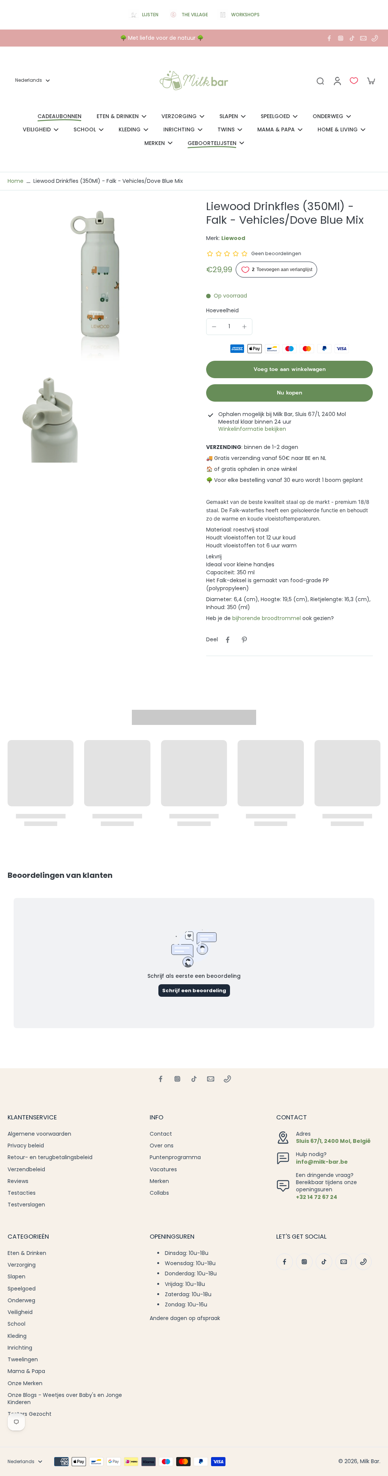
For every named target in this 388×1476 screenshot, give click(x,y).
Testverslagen (26, 1204)
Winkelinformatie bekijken (252, 429)
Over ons (162, 1145)
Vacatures (163, 1169)
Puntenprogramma (175, 1157)
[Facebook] (329, 38)
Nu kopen (289, 393)
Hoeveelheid (222, 310)
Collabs (159, 1193)
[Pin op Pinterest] (244, 639)
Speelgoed (22, 1288)
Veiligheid (20, 1312)
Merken (159, 1181)
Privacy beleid (26, 1145)
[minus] (214, 327)
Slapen (16, 1276)
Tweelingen (23, 1359)
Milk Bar (369, 1461)
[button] (289, 369)
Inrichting (20, 1347)
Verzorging (22, 1265)
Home (15, 181)
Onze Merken (25, 1383)
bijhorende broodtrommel (266, 618)
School (16, 1324)
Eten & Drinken (27, 1253)
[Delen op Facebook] (227, 639)
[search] (320, 80)
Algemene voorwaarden (39, 1134)
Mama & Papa (26, 1371)
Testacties (22, 1193)
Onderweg (21, 1300)
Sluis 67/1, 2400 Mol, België (333, 1141)
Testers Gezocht (30, 1414)
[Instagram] (340, 38)
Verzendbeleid (26, 1169)
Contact (161, 1134)
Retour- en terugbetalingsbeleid (50, 1157)
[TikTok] (352, 38)
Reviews (18, 1181)
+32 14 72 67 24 (316, 1197)
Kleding (17, 1336)
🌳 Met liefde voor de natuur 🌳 (161, 38)
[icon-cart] (370, 80)
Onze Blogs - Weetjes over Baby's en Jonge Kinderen (65, 1399)
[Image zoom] (95, 287)
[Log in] (337, 80)
